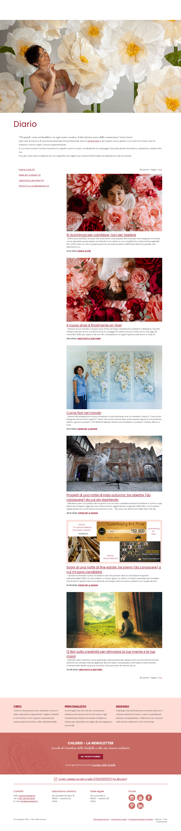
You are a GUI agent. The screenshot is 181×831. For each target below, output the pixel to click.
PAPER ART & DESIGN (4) (30, 175)
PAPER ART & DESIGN (87, 429)
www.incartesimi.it (27, 795)
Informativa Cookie (119, 819)
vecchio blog (93, 141)
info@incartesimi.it (29, 801)
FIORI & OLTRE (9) (27, 169)
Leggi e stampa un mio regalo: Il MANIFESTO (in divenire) (92, 779)
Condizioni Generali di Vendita (140, 819)
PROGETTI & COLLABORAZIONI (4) (34, 186)
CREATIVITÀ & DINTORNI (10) (31, 180)
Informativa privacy (101, 819)
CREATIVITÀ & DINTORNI (89, 338)
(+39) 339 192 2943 (26, 798)
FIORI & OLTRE (84, 251)
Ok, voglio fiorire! (90, 756)
